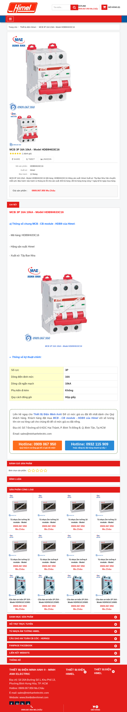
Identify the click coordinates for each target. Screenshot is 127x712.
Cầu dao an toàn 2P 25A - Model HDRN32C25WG (49, 600)
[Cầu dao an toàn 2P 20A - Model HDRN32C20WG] (78, 585)
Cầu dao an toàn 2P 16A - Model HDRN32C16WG (107, 600)
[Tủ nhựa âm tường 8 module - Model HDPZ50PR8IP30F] (49, 545)
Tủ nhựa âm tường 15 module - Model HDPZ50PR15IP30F (106, 522)
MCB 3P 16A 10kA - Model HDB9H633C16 (63, 346)
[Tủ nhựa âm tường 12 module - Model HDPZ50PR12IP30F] (20, 545)
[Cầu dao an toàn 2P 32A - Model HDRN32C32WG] (20, 585)
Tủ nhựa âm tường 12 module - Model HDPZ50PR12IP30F (20, 562)
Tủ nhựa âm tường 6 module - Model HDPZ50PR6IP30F (78, 562)
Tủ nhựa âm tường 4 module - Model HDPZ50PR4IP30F (107, 562)
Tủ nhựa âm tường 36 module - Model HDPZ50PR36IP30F (20, 522)
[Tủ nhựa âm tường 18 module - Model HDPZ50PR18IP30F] (78, 505)
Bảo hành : (23, 174)
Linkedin (46, 159)
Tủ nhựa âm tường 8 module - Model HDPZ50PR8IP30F (49, 562)
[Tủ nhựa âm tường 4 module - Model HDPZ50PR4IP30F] (107, 545)
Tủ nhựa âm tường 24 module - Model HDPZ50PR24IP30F (49, 522)
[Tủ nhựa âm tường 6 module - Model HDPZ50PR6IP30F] (78, 545)
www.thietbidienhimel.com (34, 697)
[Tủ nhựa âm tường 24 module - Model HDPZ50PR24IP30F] (49, 505)
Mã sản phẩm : (22, 166)
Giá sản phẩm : (20, 190)
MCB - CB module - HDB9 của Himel (75, 418)
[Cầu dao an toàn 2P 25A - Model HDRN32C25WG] (49, 585)
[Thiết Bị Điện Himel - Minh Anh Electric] (22, 13)
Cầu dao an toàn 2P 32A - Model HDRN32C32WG (20, 600)
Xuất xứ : (24, 170)
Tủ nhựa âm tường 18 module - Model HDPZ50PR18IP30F (78, 522)
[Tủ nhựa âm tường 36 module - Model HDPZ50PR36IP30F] (20, 505)
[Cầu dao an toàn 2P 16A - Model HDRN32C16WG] (107, 585)
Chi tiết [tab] (13, 205)
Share (16, 159)
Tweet (31, 159)
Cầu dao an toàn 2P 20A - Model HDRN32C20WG (78, 600)
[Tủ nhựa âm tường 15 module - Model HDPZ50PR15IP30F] (107, 505)
